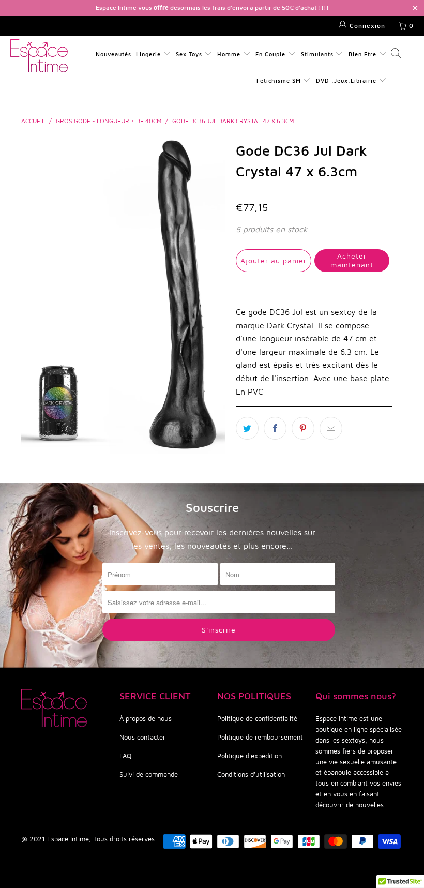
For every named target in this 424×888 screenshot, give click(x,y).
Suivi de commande (148, 774)
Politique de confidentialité (257, 718)
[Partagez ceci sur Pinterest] (303, 428)
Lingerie (148, 54)
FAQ (125, 755)
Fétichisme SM (279, 80)
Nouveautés (113, 54)
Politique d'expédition (249, 755)
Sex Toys (189, 54)
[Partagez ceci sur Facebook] (275, 428)
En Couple (270, 54)
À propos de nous (145, 718)
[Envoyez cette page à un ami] (331, 428)
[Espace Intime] (39, 56)
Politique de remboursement (260, 737)
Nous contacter (142, 737)
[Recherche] (395, 54)
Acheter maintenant (351, 260)
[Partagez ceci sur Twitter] (247, 428)
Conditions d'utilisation (251, 774)
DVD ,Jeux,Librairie (347, 80)
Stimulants (317, 54)
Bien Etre (363, 54)
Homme (228, 54)
